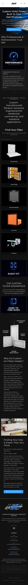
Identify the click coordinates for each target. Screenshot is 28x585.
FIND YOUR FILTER (14, 29)
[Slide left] (11, 92)
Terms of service (14, 580)
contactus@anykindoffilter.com (14, 544)
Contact (14, 582)
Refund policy (22, 580)
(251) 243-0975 (14, 536)
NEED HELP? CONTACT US (13, 491)
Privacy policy (6, 580)
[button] (2, 3)
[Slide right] (17, 92)
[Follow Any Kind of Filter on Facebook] (14, 528)
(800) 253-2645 (14, 540)
